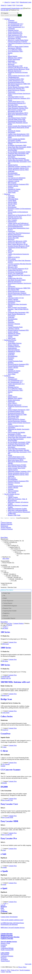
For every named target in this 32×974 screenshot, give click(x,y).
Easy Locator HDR (9, 821)
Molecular (11, 251)
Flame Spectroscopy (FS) (15, 35)
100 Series (5, 632)
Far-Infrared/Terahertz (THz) (16, 79)
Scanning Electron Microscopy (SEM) (18, 69)
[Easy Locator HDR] (7, 817)
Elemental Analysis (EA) (15, 216)
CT (9, 54)
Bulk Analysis (12, 478)
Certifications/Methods (7, 948)
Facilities (3, 946)
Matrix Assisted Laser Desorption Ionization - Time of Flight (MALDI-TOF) (18, 309)
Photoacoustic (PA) (13, 418)
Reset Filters (4, 537)
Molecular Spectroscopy (14, 71)
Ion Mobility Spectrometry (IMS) (17, 145)
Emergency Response (14, 174)
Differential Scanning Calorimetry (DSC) (19, 166)
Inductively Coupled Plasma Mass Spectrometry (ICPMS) (17, 37)
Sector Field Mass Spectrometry (17, 158)
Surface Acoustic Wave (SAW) (16, 468)
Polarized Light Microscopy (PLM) (18, 67)
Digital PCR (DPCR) (14, 257)
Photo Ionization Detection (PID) (17, 466)
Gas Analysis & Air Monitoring (16, 178)
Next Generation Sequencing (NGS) (18, 268)
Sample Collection (13, 186)
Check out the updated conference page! (12, 920)
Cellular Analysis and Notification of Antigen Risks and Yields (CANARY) (18, 224)
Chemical (7, 19)
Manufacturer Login (25, 2)
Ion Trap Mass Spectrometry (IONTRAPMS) (16, 149)
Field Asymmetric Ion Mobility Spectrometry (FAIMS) (16, 139)
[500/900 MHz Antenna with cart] (7, 678)
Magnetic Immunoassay (14, 234)
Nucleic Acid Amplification (15, 273)
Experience (4, 945)
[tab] (16, 593)
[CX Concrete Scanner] (7, 766)
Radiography (11, 61)
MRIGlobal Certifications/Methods (17, 510)
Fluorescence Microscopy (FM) (17, 242)
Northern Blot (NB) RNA (15, 270)
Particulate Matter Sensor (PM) (16, 119)
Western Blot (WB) (13, 238)
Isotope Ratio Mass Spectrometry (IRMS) (19, 147)
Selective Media (12, 202)
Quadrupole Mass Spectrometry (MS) (18, 153)
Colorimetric (11, 28)
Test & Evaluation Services (11, 494)
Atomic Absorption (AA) (15, 32)
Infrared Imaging (12, 56)
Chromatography (12, 22)
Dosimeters (11, 358)
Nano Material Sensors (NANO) (17, 118)
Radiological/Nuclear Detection (6, 526)
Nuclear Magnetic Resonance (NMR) (18, 87)
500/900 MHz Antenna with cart (15, 682)
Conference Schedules (7, 956)
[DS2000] (4, 783)
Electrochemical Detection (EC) (17, 103)
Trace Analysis (12, 492)
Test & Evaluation (25, 970)
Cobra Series (7, 716)
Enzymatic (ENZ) (13, 105)
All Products (4, 959)
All (11, 625)
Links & (4, 905)
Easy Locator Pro (9, 838)
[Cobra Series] (5, 712)
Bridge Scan (6, 699)
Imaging (10, 53)
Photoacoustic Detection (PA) (16, 88)
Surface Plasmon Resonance (16, 236)
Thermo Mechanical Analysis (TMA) (18, 169)
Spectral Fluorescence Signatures (17, 293)
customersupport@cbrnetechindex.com (12, 8)
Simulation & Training (14, 131)
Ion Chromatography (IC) (15, 25)
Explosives (7, 375)
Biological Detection (6, 524)
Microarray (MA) (13, 267)
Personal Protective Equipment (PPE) (18, 184)
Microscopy (11, 64)
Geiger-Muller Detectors (15, 343)
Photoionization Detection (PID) (17, 121)
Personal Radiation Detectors (16, 366)
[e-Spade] (4, 867)
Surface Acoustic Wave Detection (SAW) (19, 126)
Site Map (8, 971)
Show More (5, 558)
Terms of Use (15, 970)
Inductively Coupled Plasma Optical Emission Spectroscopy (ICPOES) (18, 40)
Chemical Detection (6, 522)
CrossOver (6, 733)
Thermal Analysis (13, 165)
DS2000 (4, 787)
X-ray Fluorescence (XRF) (15, 51)
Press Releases (5, 954)
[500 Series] (4, 661)
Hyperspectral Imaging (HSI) (16, 82)
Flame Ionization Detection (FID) (17, 106)
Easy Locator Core (9, 804)
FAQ (17, 2)
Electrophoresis (12, 207)
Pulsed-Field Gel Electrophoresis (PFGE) (19, 215)
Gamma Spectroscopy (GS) (15, 80)
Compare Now (12, 642)
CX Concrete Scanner (11, 769)
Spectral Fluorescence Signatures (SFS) (19, 98)
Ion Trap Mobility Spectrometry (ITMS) (19, 152)
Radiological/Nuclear (10, 340)
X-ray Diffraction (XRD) (15, 49)
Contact (13, 2)
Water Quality (12, 192)
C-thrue (4, 751)
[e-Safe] (3, 850)
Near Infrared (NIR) (13, 85)
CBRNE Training (13, 497)
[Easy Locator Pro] (6, 834)
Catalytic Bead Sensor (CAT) (16, 101)
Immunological (12, 221)
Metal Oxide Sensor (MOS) (15, 460)
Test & (4, 910)
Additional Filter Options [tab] (7, 590)
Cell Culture (11, 197)
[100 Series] (4, 628)
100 (9, 625)
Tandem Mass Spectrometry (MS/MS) (18, 160)
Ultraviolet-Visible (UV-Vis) (16, 96)
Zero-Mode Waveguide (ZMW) (17, 280)
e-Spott (4, 888)
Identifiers (10, 362)
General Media (12, 200)
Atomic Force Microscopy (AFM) (17, 241)
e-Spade (4, 871)
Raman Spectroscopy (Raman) (16, 90)
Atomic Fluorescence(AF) (15, 33)
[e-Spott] (3, 884)
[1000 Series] (5, 644)
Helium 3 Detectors (13, 345)
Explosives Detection (7, 529)
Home (2, 518)
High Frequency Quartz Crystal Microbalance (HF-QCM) (17, 110)
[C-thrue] (3, 747)
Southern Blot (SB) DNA (15, 278)
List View (9, 623)
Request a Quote (5, 943)
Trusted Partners (5, 961)
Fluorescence (11, 92)
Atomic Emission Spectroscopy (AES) (18, 75)
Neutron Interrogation (14, 59)
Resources (3, 957)
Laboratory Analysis (13, 181)
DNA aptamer (12, 259)
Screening (10, 187)
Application (11, 171)
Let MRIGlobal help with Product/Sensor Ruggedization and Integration (12, 923)
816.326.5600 (5, 10)
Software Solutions (13, 191)
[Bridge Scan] (5, 695)
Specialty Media (12, 204)
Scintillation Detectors (14, 346)
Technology (11, 20)
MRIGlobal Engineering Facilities (17, 508)
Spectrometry (11, 132)
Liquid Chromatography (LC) (16, 27)
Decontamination (12, 173)
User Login (19, 5)
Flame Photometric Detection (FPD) (18, 108)
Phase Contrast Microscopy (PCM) (17, 244)
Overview (10, 495)
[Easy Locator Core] (7, 800)
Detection (10, 320)
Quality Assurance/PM (7, 949)
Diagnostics (11, 322)
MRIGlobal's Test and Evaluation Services (13, 927)
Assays (10, 252)
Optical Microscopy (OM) (15, 66)
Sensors (10, 100)
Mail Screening (12, 182)
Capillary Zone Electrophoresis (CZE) (18, 134)
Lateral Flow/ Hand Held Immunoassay (19, 233)
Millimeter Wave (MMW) (15, 58)
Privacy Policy (22, 967)
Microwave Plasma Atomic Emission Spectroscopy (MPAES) (18, 47)
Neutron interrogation (14, 400)
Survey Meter (11, 374)
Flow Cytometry (12, 220)
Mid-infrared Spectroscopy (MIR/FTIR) (19, 84)
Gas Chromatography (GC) (15, 24)
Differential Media (13, 199)
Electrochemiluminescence (15, 226)
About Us (7, 2)
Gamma (10, 395)
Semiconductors (12, 348)
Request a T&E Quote (14, 515)
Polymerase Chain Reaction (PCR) (17, 272)
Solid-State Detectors (14, 349)
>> (7, 626)
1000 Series (6, 648)
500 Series (5, 665)
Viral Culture (11, 205)
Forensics (10, 176)
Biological (7, 194)
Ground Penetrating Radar (15, 179)
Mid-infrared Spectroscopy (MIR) (17, 414)
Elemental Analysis (13, 30)
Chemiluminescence (13, 77)
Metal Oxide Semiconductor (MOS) (18, 113)
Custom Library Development (9, 917)
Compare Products (18, 623)
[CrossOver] (4, 730)
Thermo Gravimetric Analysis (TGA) (18, 168)
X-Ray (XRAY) (12, 62)
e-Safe (3, 854)
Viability (10, 336)
